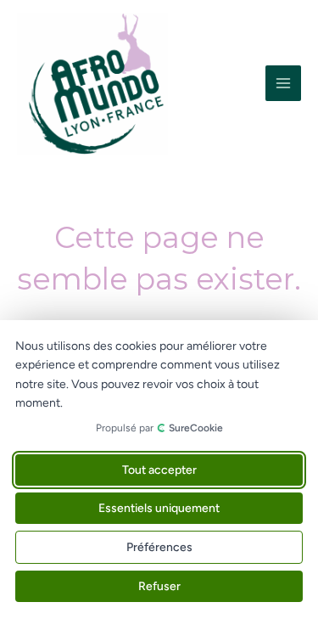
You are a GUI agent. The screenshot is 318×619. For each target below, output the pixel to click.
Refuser (159, 586)
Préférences (159, 547)
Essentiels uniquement (159, 508)
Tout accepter (159, 470)
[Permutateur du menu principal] (283, 83)
